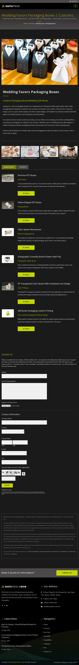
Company (47, 644)
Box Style (47, 632)
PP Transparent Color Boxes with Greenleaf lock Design (44, 283)
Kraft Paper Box (55, 551)
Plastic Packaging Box (33, 551)
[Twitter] (4, 606)
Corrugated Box (64, 551)
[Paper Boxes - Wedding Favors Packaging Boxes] (49, 151)
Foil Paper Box (72, 551)
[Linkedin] (7, 606)
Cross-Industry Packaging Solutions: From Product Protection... (19, 636)
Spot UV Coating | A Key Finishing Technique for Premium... (18, 625)
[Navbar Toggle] (76, 6)
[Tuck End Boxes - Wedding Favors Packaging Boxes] (10, 151)
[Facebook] (2, 606)
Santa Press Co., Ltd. (19, 662)
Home (25, 23)
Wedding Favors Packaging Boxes (45, 23)
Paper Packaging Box (45, 551)
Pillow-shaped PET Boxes (29, 202)
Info (45, 648)
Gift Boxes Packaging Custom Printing (35, 310)
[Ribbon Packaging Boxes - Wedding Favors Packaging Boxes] (30, 151)
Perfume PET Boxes (27, 175)
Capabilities (48, 640)
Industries (31, 23)
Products (47, 628)
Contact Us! (67, 573)
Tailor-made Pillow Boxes (29, 229)
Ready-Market (73, 662)
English (75, 1)
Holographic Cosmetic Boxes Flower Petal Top (39, 256)
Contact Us (14, 554)
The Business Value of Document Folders (16, 646)
